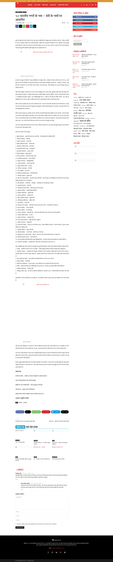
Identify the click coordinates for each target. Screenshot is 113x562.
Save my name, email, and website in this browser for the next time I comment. (37, 524)
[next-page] (19, 464)
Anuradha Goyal (20, 22)
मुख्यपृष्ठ (30, 4)
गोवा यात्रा (76, 108)
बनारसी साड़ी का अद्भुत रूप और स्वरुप (89, 69)
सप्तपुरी (88, 133)
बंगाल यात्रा (85, 113)
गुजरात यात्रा (90, 105)
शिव (79, 133)
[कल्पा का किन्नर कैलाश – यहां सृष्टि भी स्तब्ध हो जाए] (76, 78)
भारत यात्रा (37, 4)
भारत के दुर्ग (87, 118)
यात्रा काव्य (53, 4)
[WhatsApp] (24, 26)
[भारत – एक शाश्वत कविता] (23, 435)
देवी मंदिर (20, 402)
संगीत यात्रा (83, 133)
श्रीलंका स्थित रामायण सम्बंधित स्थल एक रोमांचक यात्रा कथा (29, 393)
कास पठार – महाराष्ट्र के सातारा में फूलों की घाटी (59, 421)
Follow (94, 20)
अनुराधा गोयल (39, 1)
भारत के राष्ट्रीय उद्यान (78, 123)
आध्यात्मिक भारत (88, 97)
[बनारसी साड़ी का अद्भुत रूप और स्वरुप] (76, 71)
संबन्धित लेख (20, 426)
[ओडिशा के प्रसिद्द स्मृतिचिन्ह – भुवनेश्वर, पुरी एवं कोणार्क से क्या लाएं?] (76, 86)
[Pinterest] (27, 26)
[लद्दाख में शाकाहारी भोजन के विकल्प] (60, 452)
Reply (16, 479)
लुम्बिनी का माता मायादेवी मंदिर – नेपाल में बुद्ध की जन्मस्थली (28, 385)
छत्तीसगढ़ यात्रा (81, 107)
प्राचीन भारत (78, 113)
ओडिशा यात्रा (92, 102)
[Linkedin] (87, 5)
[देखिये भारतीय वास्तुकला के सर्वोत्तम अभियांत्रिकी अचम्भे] (76, 64)
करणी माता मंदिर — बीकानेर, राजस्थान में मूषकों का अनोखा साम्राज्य (31, 376)
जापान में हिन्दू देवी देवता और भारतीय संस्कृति (25, 380)
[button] (96, 5)
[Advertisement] (42, 34)
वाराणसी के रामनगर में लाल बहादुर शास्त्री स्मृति (25, 421)
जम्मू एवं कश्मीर (55, 457)
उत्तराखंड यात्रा (76, 102)
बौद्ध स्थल (75, 116)
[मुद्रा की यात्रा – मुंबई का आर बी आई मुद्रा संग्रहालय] (60, 435)
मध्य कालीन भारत (82, 126)
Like (95, 16)
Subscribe (94, 29)
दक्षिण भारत (82, 110)
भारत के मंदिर (85, 121)
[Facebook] (81, 5)
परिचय (29, 1)
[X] (89, 5)
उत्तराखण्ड (35, 440)
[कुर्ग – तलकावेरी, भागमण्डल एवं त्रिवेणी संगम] (42, 452)
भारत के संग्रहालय (87, 123)
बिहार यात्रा (90, 113)
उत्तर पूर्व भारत (76, 100)
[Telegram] (31, 26)
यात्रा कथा (24, 12)
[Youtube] (92, 5)
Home (16, 10)
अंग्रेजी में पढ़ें (34, 1)
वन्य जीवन (75, 131)
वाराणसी (79, 131)
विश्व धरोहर (85, 131)
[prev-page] (16, 464)
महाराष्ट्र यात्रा (78, 128)
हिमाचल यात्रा (77, 136)
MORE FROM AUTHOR (32, 426)
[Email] (34, 26)
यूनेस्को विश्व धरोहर (63, 4)
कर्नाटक (35, 457)
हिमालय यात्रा (85, 136)
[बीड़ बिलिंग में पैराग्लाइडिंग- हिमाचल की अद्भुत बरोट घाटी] (23, 452)
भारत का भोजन (81, 116)
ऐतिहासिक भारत (84, 102)
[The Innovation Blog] (85, 162)
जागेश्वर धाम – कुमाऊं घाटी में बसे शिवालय (25, 389)
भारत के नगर (92, 118)
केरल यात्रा (83, 105)
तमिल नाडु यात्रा (88, 108)
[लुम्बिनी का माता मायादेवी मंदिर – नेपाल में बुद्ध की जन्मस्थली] (76, 56)
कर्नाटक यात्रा (77, 105)
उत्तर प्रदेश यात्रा (84, 100)
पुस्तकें (43, 1)
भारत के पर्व (76, 121)
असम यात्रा (75, 97)
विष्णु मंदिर (75, 133)
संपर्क (46, 1)
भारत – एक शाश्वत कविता (20, 442)
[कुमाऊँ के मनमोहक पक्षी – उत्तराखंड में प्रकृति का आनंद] (42, 435)
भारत (20, 10)
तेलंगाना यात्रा (76, 110)
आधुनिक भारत (81, 97)
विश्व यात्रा (45, 4)
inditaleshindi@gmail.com (58, 548)
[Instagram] (84, 5)
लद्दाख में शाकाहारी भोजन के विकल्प (58, 459)
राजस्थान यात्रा (87, 128)
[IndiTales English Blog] (85, 148)
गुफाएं (95, 105)
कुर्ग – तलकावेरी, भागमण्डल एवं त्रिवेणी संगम (42, 459)
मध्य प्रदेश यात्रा (90, 126)
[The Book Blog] (85, 155)
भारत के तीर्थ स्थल (79, 118)
